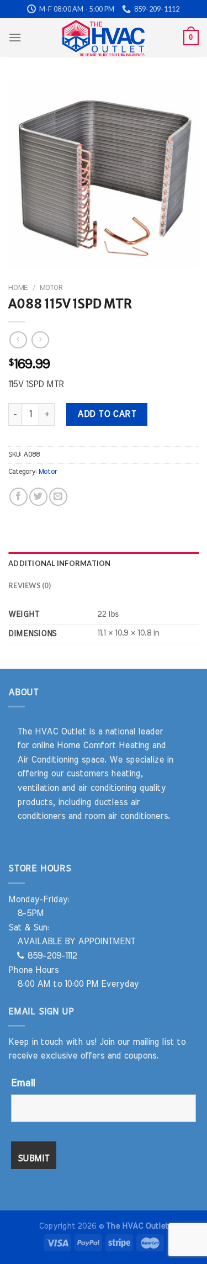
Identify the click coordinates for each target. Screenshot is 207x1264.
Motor (51, 288)
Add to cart (106, 414)
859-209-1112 (50, 955)
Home (18, 288)
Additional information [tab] (59, 563)
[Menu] (15, 37)
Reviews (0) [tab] (29, 585)
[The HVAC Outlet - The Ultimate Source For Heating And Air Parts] (104, 37)
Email (23, 1083)
